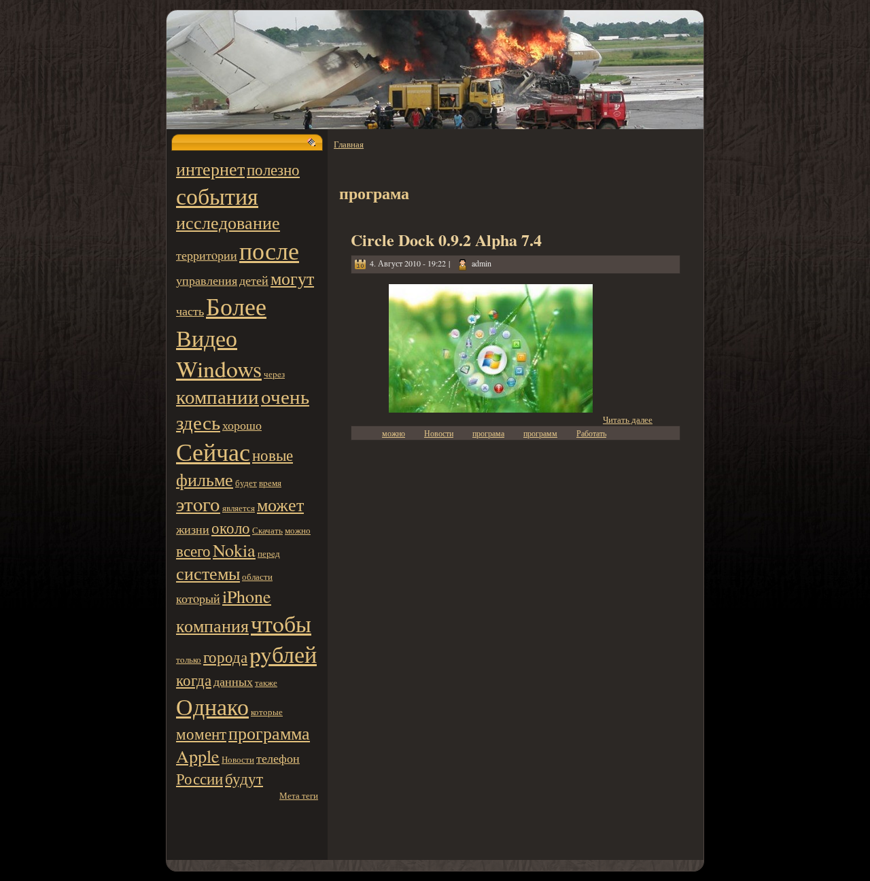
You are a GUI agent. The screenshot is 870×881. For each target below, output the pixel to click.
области (257, 576)
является (238, 508)
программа (269, 732)
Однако (212, 706)
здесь (198, 422)
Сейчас (213, 451)
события (217, 195)
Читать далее (627, 419)
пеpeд (269, 553)
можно (298, 530)
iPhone (246, 596)
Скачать (267, 530)
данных (233, 681)
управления (206, 280)
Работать (591, 433)
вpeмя (270, 483)
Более (236, 306)
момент (201, 733)
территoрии (206, 255)
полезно (273, 169)
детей (253, 280)
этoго (198, 504)
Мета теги (298, 795)
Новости (238, 759)
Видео (206, 337)
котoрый (198, 598)
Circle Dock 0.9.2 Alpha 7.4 (446, 240)
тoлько (188, 659)
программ (540, 433)
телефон (278, 758)
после (269, 250)
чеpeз (274, 374)
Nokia (234, 550)
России (199, 778)
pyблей (283, 653)
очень (285, 396)
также (266, 682)
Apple (198, 755)
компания (212, 625)
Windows (219, 368)
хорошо (242, 425)
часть (190, 311)
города (225, 657)
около (230, 527)
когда (193, 680)
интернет (210, 168)
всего (193, 551)
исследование (228, 222)
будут (244, 778)
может (280, 504)
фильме (204, 479)
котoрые (267, 712)
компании (217, 396)
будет (246, 483)
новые (272, 455)
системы (208, 573)
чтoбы (281, 623)
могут (292, 278)
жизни (192, 529)
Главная (349, 144)
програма (488, 433)
